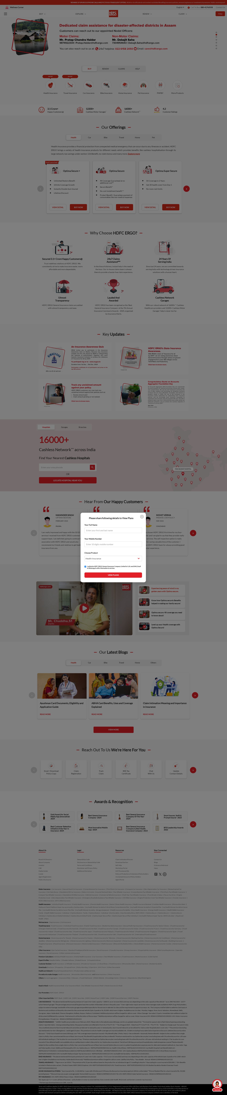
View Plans (113, 575)
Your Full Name (90, 525)
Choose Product (91, 553)
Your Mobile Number (93, 539)
